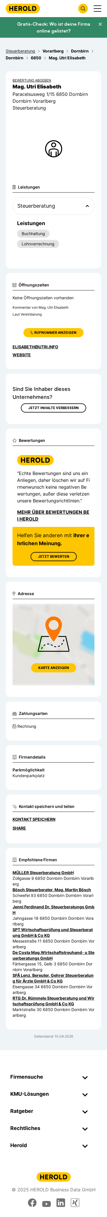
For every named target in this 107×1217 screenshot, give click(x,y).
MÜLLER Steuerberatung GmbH (43, 872)
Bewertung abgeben (32, 80)
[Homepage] (23, 8)
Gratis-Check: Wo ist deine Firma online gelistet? (53, 27)
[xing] (75, 1203)
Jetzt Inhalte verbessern (53, 408)
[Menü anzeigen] (97, 8)
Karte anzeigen (53, 668)
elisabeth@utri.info (35, 346)
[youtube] (46, 1203)
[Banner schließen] (100, 24)
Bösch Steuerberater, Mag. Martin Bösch (52, 889)
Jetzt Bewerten (53, 556)
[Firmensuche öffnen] (83, 8)
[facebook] (32, 1203)
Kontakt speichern (34, 819)
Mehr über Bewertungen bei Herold (53, 515)
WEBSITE (22, 354)
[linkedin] (60, 1203)
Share (19, 828)
